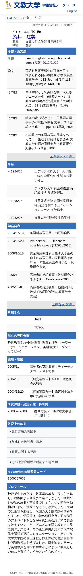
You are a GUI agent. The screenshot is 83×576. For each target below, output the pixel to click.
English (72, 11)
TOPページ (14, 18)
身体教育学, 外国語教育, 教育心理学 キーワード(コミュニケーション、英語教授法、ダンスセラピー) (39, 347)
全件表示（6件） (63, 304)
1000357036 (16, 478)
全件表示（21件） (62, 156)
